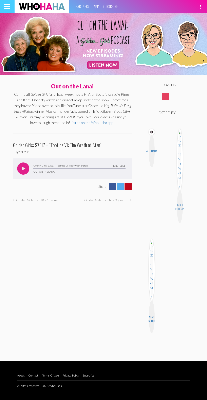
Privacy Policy (70, 375)
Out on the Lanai (72, 86)
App (96, 6)
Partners (83, 6)
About (21, 375)
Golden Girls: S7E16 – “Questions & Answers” (108, 200)
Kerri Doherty (180, 207)
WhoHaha (152, 151)
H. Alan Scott (152, 317)
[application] (72, 168)
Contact (33, 375)
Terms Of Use (50, 375)
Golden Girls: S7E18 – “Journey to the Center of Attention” (38, 200)
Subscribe (110, 6)
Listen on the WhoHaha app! (93, 122)
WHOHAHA (42, 6)
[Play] (23, 168)
